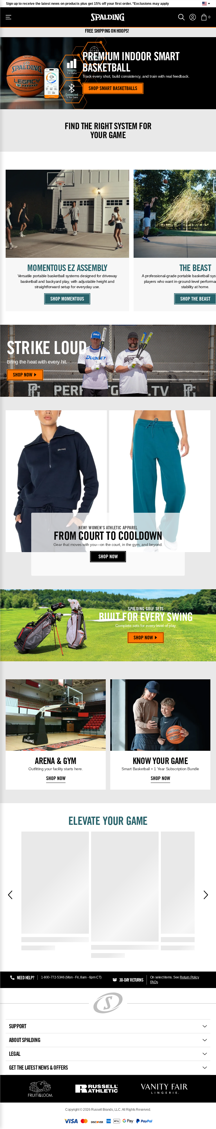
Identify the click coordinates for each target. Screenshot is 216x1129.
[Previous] (10, 894)
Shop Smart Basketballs (113, 88)
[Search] (181, 17)
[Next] (205, 894)
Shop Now (22, 375)
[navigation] (192, 17)
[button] (205, 17)
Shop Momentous (67, 299)
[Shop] (8, 17)
